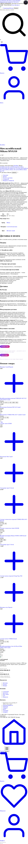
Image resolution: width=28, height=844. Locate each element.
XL (10, 402)
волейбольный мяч (5, 167)
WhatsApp (5, 706)
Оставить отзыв (4, 346)
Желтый (9, 230)
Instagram (5, 712)
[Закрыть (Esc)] (5, 842)
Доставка (5, 683)
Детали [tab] (5, 176)
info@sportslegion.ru (8, 705)
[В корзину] (14, 397)
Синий (13, 230)
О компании (3, 0)
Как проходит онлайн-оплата (8, 280)
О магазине (6, 691)
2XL (17, 402)
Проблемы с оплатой (6, 283)
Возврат (18, 0)
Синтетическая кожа (12, 226)
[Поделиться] (3, 842)
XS (1, 402)
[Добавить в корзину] (0, 406)
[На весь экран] (2, 842)
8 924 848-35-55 (4, 674)
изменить (14, 172)
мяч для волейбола (23, 168)
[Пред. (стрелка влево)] (0, 843)
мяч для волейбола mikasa (6, 169)
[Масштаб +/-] (0, 842)
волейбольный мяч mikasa (16, 167)
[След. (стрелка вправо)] (2, 843)
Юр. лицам (6, 694)
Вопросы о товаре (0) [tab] (8, 180)
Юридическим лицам (5, 2)
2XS (13, 402)
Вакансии (5, 697)
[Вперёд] (2, 655)
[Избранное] (2, 42)
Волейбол (2, 144)
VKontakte (5, 710)
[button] (14, 172)
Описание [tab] (5, 175)
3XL (4, 650)
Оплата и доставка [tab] (7, 178)
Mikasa (8, 222)
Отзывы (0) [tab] (6, 179)
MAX (4, 709)
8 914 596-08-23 (15, 5)
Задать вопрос (4, 355)
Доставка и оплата (11, 0)
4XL (5, 539)
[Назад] (0, 655)
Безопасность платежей (7, 281)
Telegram (5, 708)
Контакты (16, 2)
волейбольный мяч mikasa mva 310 (9, 168)
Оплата (5, 684)
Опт (12, 2)
